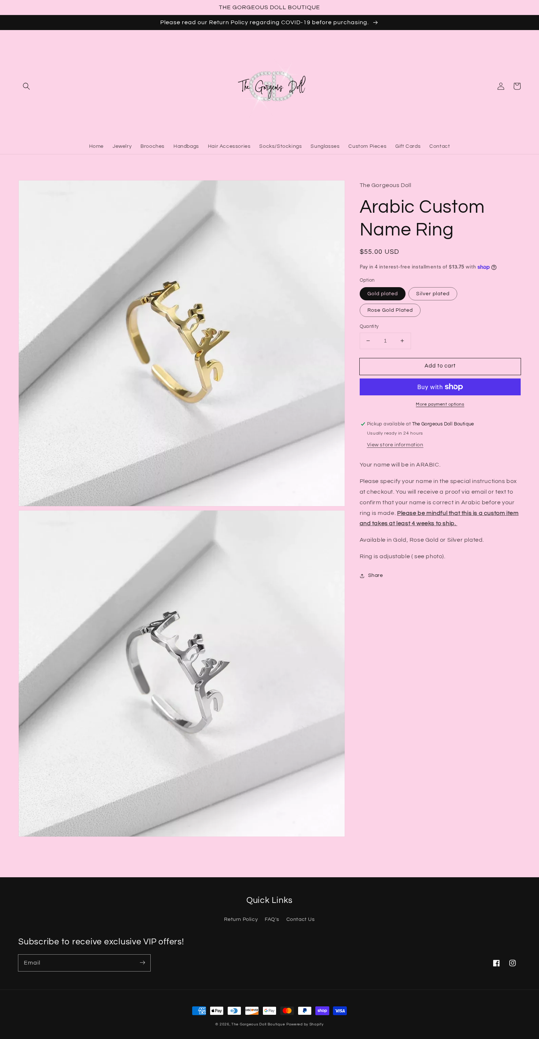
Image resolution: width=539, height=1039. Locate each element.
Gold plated (382, 293)
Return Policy (241, 919)
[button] (26, 86)
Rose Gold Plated (390, 310)
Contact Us (300, 919)
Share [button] (375, 575)
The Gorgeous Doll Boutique (258, 1024)
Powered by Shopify (305, 1024)
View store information (395, 445)
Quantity (369, 326)
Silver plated (433, 293)
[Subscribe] (142, 963)
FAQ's (272, 919)
